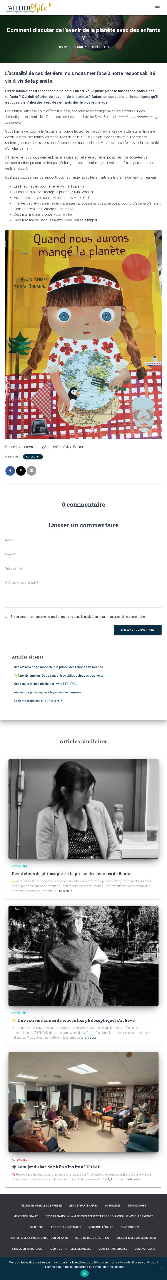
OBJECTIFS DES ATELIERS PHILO (136, 1237)
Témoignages (137, 1205)
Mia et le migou (85, 220)
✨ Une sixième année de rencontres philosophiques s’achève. (58, 675)
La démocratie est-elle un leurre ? (38, 701)
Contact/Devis (145, 1248)
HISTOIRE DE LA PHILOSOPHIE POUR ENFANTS (39, 1237)
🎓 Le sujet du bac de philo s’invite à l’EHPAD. (45, 684)
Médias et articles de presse (41, 1205)
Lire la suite (64, 891)
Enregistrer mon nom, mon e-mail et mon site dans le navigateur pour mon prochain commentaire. (78, 616)
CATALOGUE (35, 1227)
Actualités (33, 457)
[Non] (161, 1268)
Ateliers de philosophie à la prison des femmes (47, 692)
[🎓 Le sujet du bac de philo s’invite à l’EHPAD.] (83, 1102)
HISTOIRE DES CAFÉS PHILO (92, 1237)
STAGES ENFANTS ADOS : (27, 1248)
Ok (85, 1273)
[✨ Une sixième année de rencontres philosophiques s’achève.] (83, 955)
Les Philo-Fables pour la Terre (36, 186)
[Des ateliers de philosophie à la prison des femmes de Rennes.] (83, 809)
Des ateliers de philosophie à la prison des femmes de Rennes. (59, 667)
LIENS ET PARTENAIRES (83, 1205)
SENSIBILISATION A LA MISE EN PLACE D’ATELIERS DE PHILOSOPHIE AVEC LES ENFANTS (99, 1216)
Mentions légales (26, 1216)
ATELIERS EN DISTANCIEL (66, 1227)
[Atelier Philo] (29, 7)
